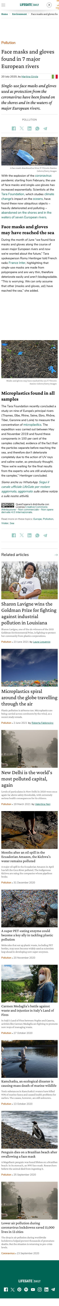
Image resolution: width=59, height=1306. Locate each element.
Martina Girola (29, 76)
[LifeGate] (29, 4)
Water (5, 523)
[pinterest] (19, 1289)
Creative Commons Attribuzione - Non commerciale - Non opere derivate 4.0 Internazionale (27, 509)
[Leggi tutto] (55, 554)
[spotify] (26, 1289)
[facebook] (6, 1289)
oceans (38, 199)
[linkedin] (46, 1289)
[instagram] (40, 1289)
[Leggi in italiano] (55, 77)
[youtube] (33, 1289)
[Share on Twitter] (22, 128)
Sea (12, 523)
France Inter (17, 263)
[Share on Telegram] (45, 128)
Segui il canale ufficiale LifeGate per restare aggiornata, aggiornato (25, 487)
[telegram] (53, 1289)
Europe (37, 519)
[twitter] (13, 1289)
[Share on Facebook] (14, 128)
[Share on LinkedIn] (29, 128)
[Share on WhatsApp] (37, 128)
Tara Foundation (12, 194)
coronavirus (43, 176)
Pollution (8, 42)
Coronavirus (8, 1253)
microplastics (32, 425)
